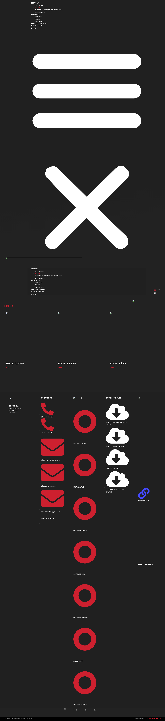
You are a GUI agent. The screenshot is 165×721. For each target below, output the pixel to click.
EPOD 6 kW (118, 363)
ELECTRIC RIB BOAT (39, 23)
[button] (87, 148)
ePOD (37, 7)
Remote (38, 17)
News (33, 28)
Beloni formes (38, 26)
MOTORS (35, 3)
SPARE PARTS (40, 12)
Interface (39, 21)
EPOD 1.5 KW (67, 363)
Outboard (39, 5)
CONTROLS (35, 14)
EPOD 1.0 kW (15, 363)
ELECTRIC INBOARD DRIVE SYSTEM (48, 10)
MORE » (8, 368)
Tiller (37, 19)
